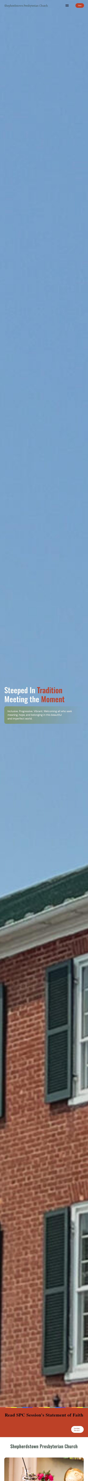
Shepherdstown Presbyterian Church (26, 5)
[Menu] (67, 5)
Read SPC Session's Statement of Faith (44, 1414)
